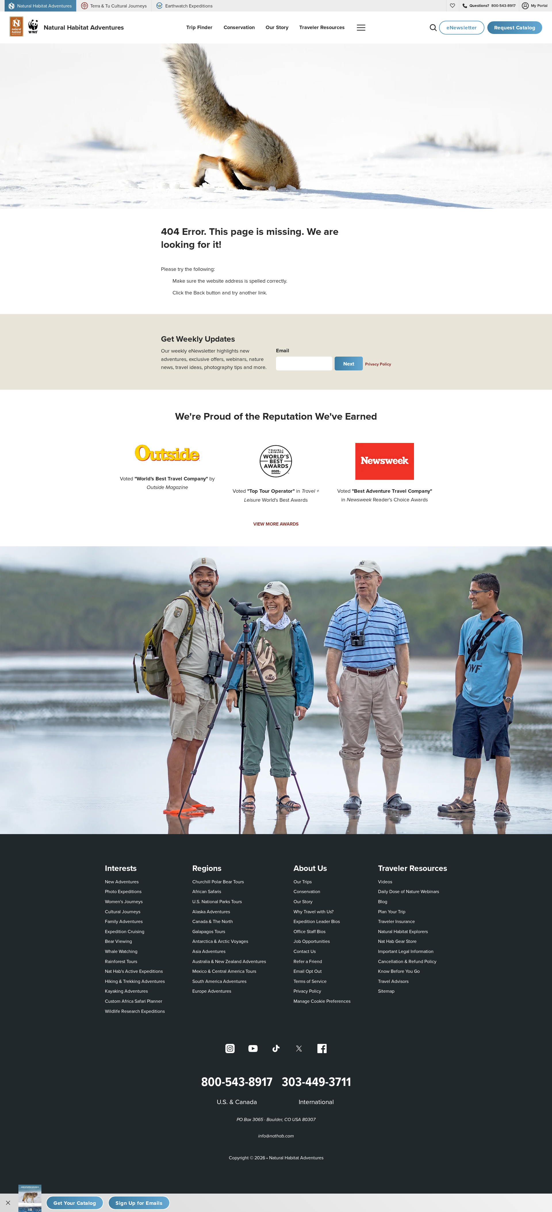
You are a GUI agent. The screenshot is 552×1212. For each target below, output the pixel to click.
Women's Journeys (124, 901)
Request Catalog (515, 27)
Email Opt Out (308, 971)
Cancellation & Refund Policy (407, 961)
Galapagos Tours (208, 931)
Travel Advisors (393, 981)
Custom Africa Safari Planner (133, 1001)
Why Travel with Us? (314, 911)
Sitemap (386, 991)
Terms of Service (310, 981)
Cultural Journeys (122, 911)
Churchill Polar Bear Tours (218, 881)
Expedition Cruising (124, 931)
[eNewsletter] (139, 1203)
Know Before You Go (399, 971)
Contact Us (305, 951)
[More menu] (361, 27)
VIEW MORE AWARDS (276, 524)
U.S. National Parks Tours (217, 901)
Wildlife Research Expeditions (135, 1011)
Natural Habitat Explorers (403, 931)
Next (348, 364)
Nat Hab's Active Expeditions (134, 971)
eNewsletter (461, 27)
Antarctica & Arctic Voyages (220, 941)
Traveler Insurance (396, 921)
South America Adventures (219, 981)
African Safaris (206, 891)
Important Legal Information (406, 951)
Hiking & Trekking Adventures (135, 981)
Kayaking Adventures (126, 991)
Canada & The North (212, 921)
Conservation (307, 891)
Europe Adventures (211, 991)
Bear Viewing (118, 941)
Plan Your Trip (391, 911)
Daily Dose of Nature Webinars (408, 891)
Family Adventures (124, 921)
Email (282, 350)
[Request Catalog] (74, 1203)
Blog (382, 901)
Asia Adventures (208, 951)
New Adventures (122, 881)
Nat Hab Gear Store (397, 941)
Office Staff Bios (309, 931)
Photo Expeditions (123, 891)
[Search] (433, 27)
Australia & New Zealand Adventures (229, 961)
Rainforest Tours (121, 961)
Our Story (303, 901)
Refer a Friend (308, 961)
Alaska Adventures (211, 911)
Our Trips (303, 881)
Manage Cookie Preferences (322, 1001)
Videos (385, 881)
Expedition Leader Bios (317, 921)
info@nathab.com (276, 1136)
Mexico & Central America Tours (224, 971)
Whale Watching (121, 951)
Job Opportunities (312, 941)
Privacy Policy (378, 364)
